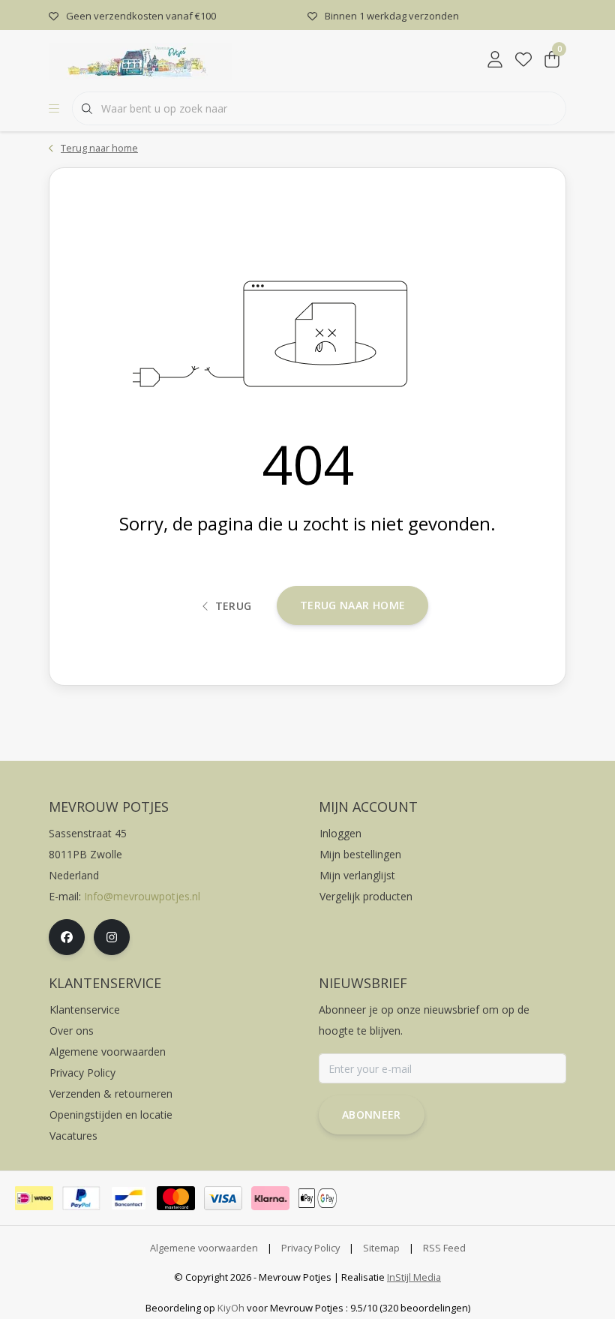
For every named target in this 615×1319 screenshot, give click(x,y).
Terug (233, 606)
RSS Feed (444, 1247)
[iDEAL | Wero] (34, 1198)
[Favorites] (523, 60)
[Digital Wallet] (317, 1198)
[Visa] (223, 1198)
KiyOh (231, 1307)
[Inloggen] (495, 60)
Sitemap (381, 1247)
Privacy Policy (310, 1247)
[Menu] (54, 109)
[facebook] (67, 937)
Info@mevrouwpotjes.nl (142, 896)
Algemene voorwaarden (204, 1247)
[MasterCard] (176, 1198)
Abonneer (371, 1114)
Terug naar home (352, 605)
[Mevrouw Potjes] (140, 59)
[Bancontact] (129, 1198)
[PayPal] (81, 1198)
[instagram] (112, 937)
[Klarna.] (270, 1198)
